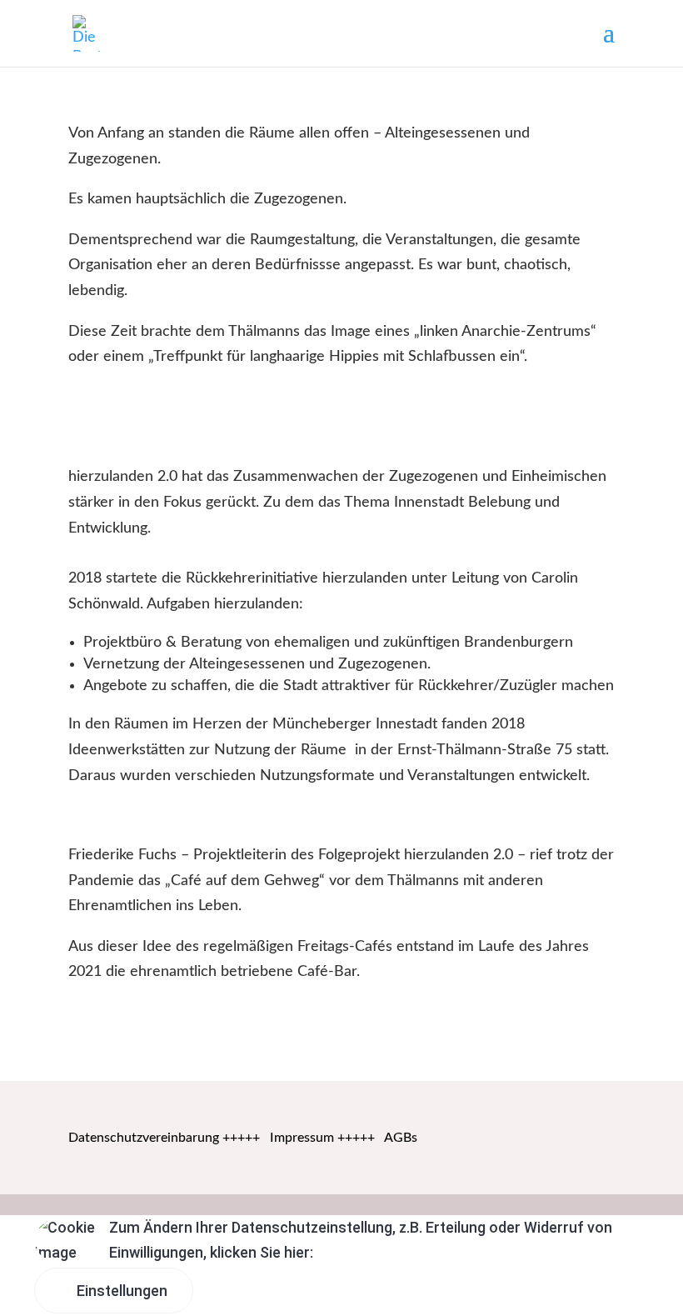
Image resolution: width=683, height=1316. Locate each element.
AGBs (400, 1137)
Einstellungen (120, 1290)
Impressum (302, 1137)
